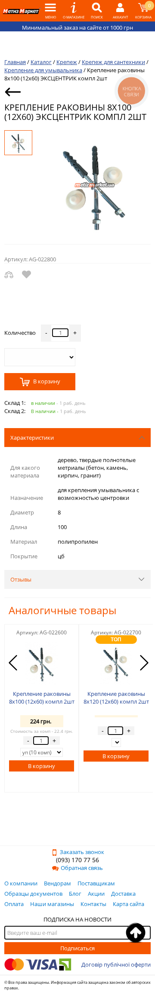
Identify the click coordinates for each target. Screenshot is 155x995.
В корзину (46, 382)
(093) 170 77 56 (77, 860)
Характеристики (32, 437)
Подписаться (77, 948)
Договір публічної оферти (116, 964)
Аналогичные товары (62, 610)
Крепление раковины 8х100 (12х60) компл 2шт (41, 697)
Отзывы (20, 579)
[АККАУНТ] (120, 11)
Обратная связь (82, 868)
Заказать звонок (82, 852)
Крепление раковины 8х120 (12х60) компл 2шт (116, 697)
